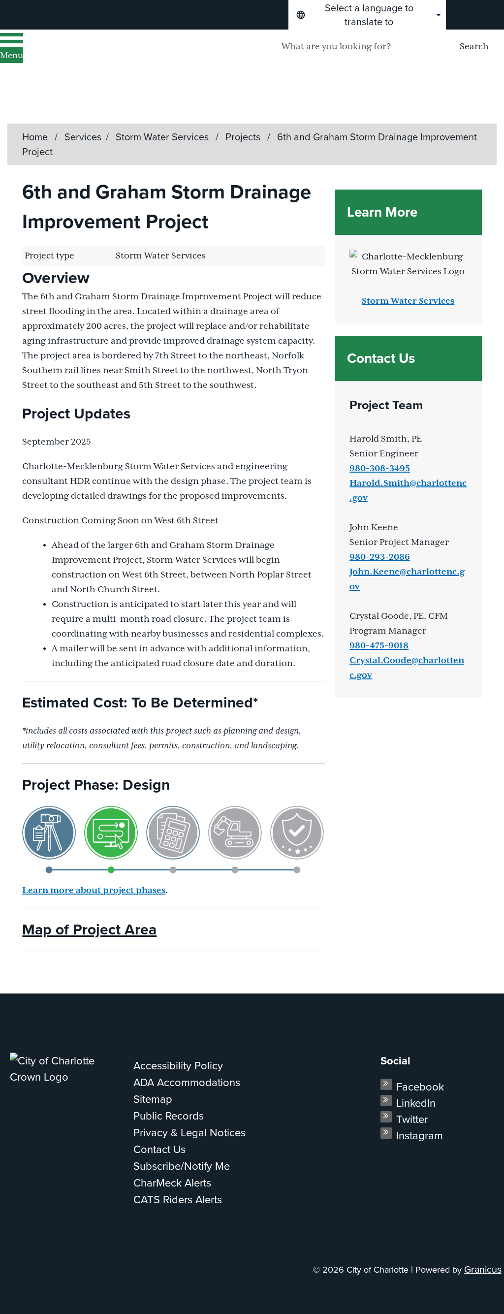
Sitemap (152, 1099)
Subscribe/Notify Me (181, 1166)
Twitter (412, 1119)
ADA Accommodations (186, 1082)
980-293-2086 (379, 557)
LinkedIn (416, 1103)
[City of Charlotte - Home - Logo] (125, 59)
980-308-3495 (379, 469)
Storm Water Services (163, 136)
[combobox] (367, 15)
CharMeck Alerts (172, 1183)
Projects (244, 136)
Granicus (483, 1269)
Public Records (168, 1116)
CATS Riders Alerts (177, 1199)
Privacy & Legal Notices (189, 1132)
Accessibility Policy (178, 1066)
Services (82, 136)
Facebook (420, 1087)
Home (35, 136)
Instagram (419, 1135)
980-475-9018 (379, 646)
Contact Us (159, 1149)
